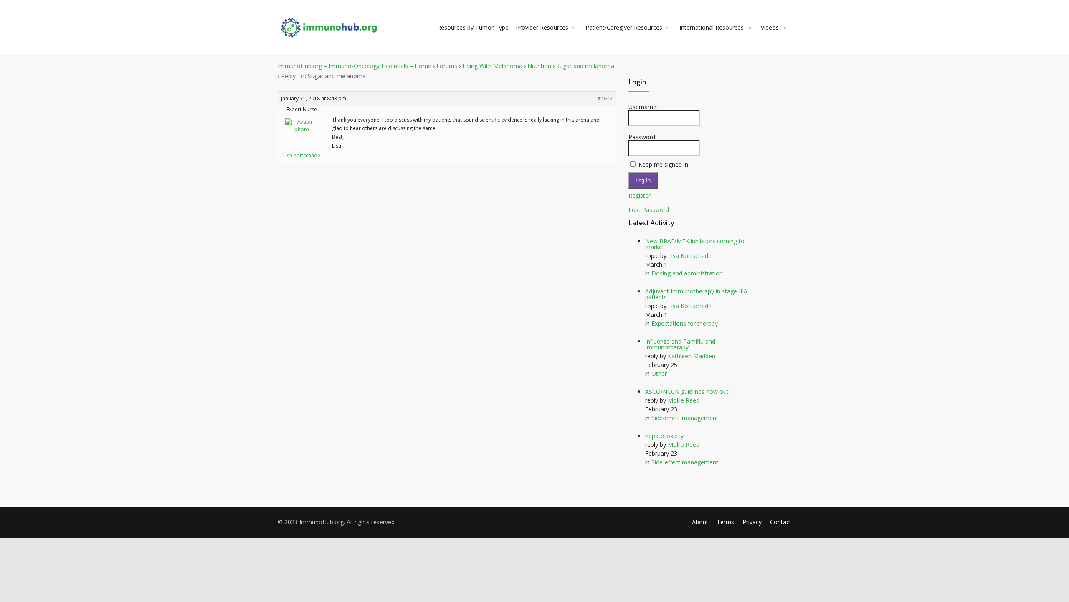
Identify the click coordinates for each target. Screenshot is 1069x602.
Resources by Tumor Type (473, 27)
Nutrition (539, 66)
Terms (725, 522)
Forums (446, 66)
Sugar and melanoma (585, 66)
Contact (780, 522)
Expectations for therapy (684, 323)
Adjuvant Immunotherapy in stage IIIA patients (696, 294)
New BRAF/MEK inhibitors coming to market (695, 244)
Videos (770, 27)
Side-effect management (684, 418)
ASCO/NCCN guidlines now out (687, 391)
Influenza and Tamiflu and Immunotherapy (680, 344)
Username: (643, 107)
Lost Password (648, 210)
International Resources (711, 27)
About (700, 522)
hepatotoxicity (664, 436)
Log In (643, 180)
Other (659, 374)
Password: (642, 137)
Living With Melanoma (492, 66)
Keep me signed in (663, 165)
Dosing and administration (687, 273)
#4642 (605, 98)
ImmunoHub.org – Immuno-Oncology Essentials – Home (354, 66)
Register (639, 196)
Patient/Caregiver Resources (623, 27)
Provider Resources (542, 27)
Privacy (752, 522)
